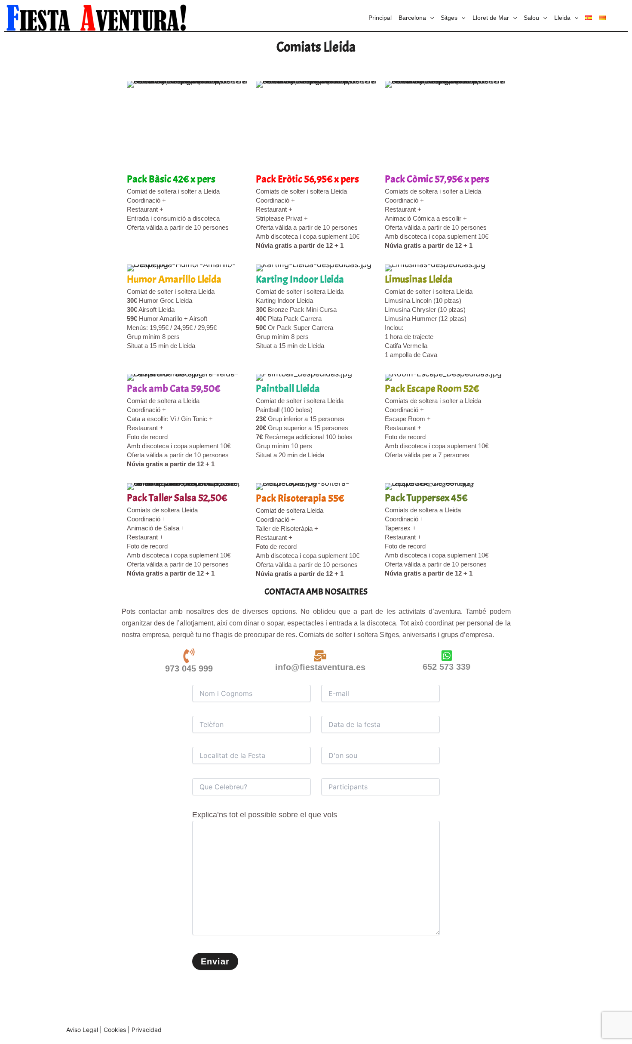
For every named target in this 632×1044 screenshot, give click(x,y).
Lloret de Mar (490, 17)
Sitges (449, 17)
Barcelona (412, 17)
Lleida (562, 17)
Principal (380, 17)
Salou (531, 17)
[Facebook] (518, 1030)
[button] (430, 17)
